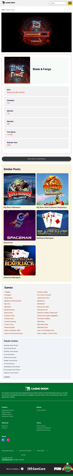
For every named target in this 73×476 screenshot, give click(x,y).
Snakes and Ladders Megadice (47, 316)
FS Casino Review (9, 363)
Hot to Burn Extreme (44, 295)
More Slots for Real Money (36, 159)
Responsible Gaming (43, 430)
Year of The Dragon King (45, 330)
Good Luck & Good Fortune (13, 333)
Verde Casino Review (10, 348)
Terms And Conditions (43, 428)
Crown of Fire (9, 324)
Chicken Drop (9, 318)
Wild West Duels (42, 324)
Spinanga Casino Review (11, 345)
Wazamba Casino (7, 416)
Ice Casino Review (9, 354)
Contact (4, 428)
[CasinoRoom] (8, 3)
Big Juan (7, 304)
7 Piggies (7, 292)
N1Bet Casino (6, 412)
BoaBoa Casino (7, 414)
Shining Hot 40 (42, 310)
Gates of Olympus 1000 (12, 330)
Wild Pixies (41, 321)
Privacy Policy (41, 426)
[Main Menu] (70, 3)
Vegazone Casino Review (11, 372)
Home (3, 10)
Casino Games (41, 410)
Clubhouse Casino (8, 410)
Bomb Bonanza (9, 310)
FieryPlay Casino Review (11, 351)
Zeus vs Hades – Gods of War (47, 333)
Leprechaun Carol (43, 298)
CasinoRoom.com (7, 459)
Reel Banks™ (41, 304)
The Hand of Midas (43, 318)
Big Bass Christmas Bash (12, 301)
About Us (5, 426)
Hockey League (42, 292)
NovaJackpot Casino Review (12, 369)
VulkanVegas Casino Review (12, 366)
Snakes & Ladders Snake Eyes (47, 313)
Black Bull (7, 307)
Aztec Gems (8, 298)
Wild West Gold (42, 327)
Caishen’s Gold (9, 316)
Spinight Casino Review (10, 360)
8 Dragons (7, 295)
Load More (7, 377)
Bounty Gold (8, 313)
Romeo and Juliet (43, 307)
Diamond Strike (9, 327)
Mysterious (41, 301)
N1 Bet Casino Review (10, 357)
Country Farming (10, 321)
